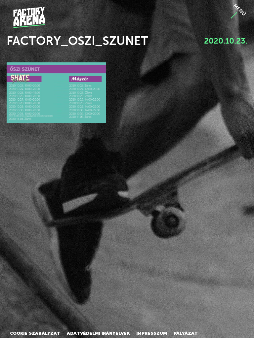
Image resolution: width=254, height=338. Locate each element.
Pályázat (186, 333)
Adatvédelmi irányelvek (98, 333)
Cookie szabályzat (35, 333)
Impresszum (151, 333)
